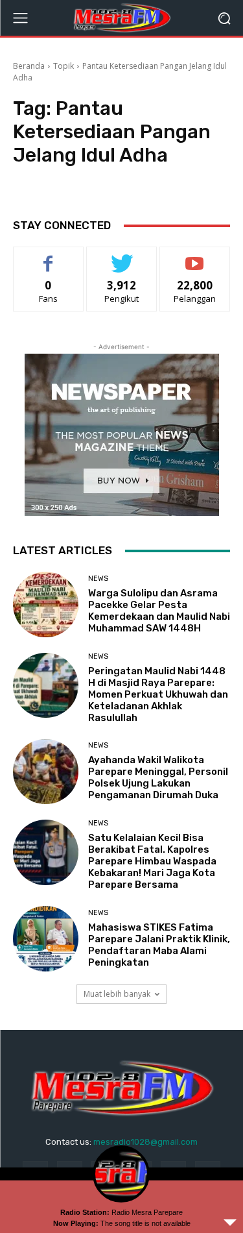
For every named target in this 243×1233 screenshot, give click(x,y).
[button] (224, 18)
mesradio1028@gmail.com (145, 1142)
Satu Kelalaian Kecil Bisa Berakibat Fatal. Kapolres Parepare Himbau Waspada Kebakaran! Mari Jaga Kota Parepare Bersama (152, 861)
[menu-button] (20, 18)
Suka (48, 257)
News (98, 578)
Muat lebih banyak (117, 993)
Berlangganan (195, 257)
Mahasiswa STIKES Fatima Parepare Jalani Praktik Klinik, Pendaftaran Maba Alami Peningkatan (159, 945)
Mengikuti (121, 257)
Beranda (29, 65)
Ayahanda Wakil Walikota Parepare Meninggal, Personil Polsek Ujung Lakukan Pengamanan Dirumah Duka (158, 777)
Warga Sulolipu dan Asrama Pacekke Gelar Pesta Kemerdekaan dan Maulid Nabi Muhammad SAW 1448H (159, 610)
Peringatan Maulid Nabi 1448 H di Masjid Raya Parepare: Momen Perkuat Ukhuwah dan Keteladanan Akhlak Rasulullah (158, 694)
